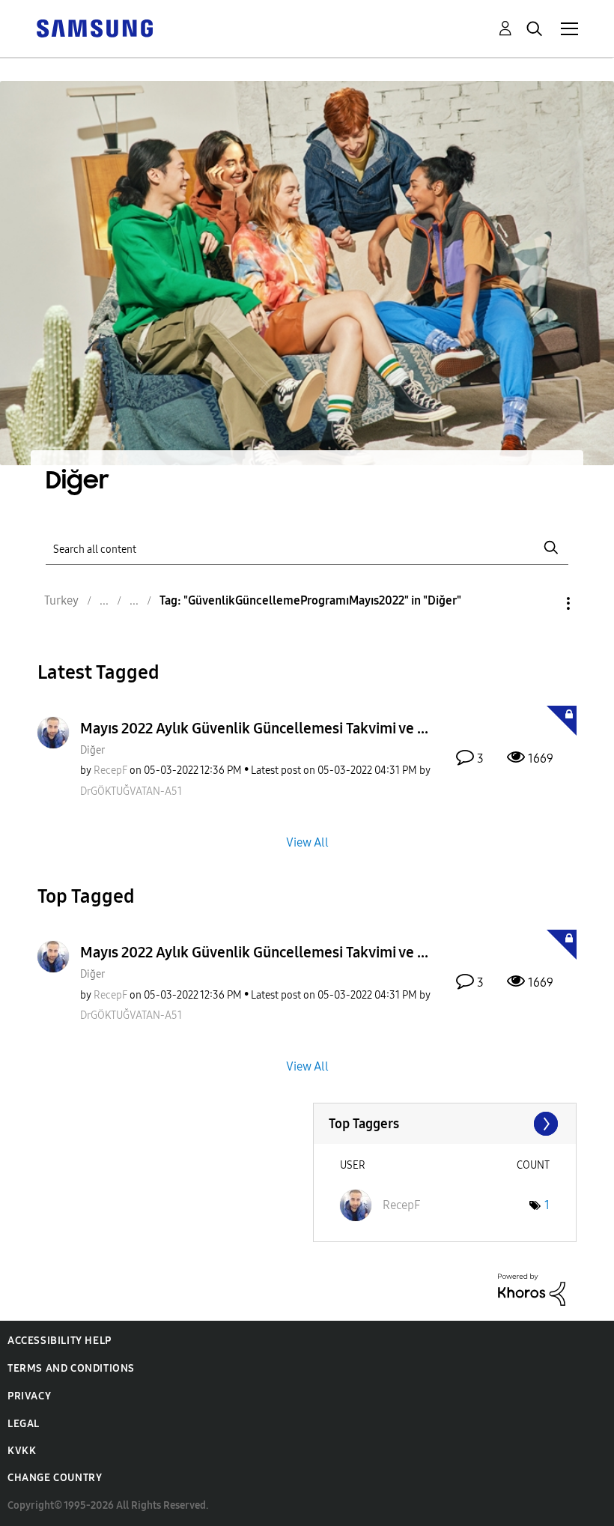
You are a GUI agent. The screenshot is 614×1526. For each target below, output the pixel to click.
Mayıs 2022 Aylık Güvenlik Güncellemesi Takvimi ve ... (254, 728)
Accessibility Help (59, 1340)
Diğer (92, 750)
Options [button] (543, 603)
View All (307, 842)
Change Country (54, 1477)
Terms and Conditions (71, 1368)
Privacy (29, 1396)
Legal (23, 1423)
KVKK (21, 1450)
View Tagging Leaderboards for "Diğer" (445, 1123)
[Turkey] (94, 27)
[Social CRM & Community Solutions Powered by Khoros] (531, 1289)
